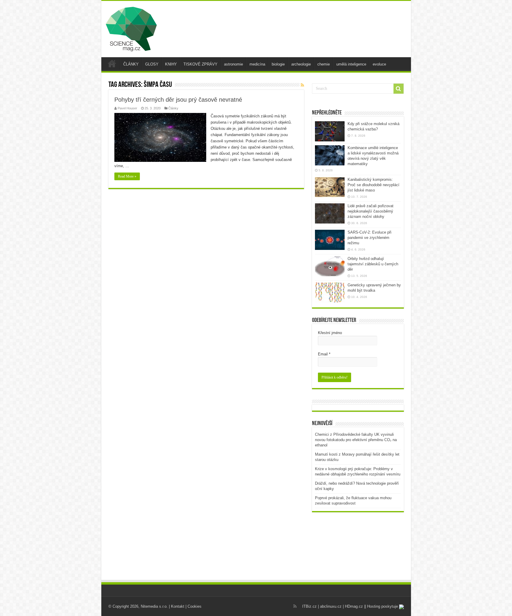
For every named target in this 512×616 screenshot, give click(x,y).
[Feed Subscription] (302, 85)
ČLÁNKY (131, 64)
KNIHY (171, 64)
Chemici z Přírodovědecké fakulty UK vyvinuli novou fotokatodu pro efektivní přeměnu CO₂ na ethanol (356, 439)
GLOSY (152, 64)
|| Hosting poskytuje (381, 606)
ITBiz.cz (309, 606)
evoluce (379, 64)
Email (324, 354)
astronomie (233, 64)
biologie (278, 64)
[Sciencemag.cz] (131, 28)
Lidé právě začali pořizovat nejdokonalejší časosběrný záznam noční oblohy (370, 211)
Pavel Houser (127, 108)
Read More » (127, 176)
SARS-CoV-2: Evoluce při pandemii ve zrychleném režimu (369, 237)
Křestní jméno (330, 333)
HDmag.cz (354, 606)
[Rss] (295, 606)
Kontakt (177, 606)
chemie (323, 64)
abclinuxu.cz (331, 606)
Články (173, 108)
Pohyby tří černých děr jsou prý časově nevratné (178, 99)
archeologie (301, 64)
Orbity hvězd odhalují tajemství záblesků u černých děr (373, 264)
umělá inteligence (351, 64)
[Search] (398, 89)
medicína (257, 64)
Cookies (194, 606)
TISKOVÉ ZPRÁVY (200, 64)
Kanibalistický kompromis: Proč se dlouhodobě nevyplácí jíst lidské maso (373, 184)
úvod (112, 63)
